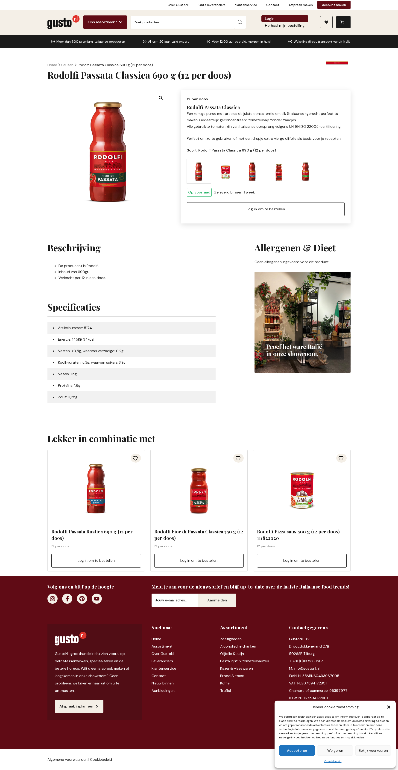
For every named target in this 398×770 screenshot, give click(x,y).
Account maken (334, 5)
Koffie (225, 683)
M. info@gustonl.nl (304, 668)
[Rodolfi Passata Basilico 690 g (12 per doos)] (306, 171)
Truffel (225, 690)
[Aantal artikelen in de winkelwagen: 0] (343, 22)
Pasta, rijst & (231, 661)
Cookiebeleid (333, 761)
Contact (272, 5)
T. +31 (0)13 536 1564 (306, 661)
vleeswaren (243, 668)
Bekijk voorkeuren (373, 750)
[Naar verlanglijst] (326, 22)
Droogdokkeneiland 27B (309, 646)
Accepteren (297, 750)
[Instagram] (52, 599)
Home (52, 64)
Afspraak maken (301, 5)
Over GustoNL (178, 5)
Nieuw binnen (163, 683)
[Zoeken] (240, 22)
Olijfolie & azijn (232, 653)
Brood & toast (232, 675)
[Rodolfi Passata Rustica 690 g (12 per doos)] (252, 171)
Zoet (224, 638)
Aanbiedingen (163, 690)
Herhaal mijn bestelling (285, 25)
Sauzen (67, 64)
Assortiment (162, 646)
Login (270, 18)
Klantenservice (246, 5)
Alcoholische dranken (238, 646)
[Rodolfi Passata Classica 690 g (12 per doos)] (199, 171)
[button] (388, 707)
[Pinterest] (82, 599)
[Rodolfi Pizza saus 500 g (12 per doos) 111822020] (225, 171)
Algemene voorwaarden (67, 759)
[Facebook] (67, 599)
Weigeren (335, 750)
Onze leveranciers (212, 5)
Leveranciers (162, 661)
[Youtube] (97, 599)
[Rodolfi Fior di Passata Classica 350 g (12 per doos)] (279, 171)
